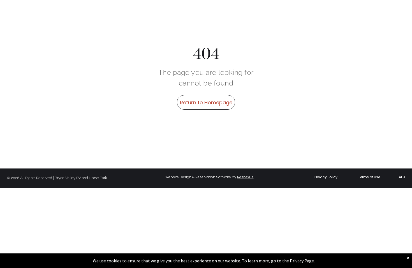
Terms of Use (369, 177)
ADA (402, 177)
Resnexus (245, 177)
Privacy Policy (325, 177)
